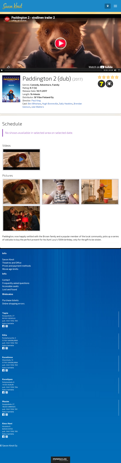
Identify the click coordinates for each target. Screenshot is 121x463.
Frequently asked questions (15, 283)
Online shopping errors (13, 303)
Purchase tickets (10, 300)
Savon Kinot (8, 259)
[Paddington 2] (22, 160)
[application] (60, 43)
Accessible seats (10, 286)
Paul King (36, 100)
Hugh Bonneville (50, 103)
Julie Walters (37, 106)
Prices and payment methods (16, 265)
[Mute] (115, 70)
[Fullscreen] (119, 70)
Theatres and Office (11, 262)
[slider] (53, 70)
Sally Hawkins (66, 103)
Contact (6, 280)
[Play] (2, 70)
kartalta (10, 323)
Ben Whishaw (34, 103)
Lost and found (9, 289)
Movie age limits (10, 269)
